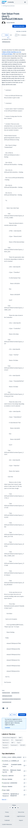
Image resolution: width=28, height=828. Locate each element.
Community (11, 2)
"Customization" (14, 745)
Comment (7, 727)
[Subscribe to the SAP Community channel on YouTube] (15, 807)
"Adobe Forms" (5, 740)
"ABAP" (20, 737)
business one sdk (6, 692)
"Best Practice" (5, 742)
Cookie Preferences (7, 824)
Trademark (7, 820)
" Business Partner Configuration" (9, 737)
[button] (8, 37)
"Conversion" (5, 745)
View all (4, 799)
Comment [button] (22, 714)
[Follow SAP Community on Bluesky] (12, 807)
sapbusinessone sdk (6, 702)
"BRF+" (12, 742)
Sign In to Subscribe (19, 26)
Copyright (7, 816)
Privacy (7, 812)
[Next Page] (15, 749)
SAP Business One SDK (7, 695)
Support (21, 820)
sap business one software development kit (11, 699)
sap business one (15, 692)
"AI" (12, 740)
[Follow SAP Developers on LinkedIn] (18, 807)
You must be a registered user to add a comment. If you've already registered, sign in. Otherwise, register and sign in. (13, 722)
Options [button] (13, 29)
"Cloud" (18, 742)
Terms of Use (21, 812)
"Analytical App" (18, 740)
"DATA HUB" (22, 745)
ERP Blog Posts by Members (9, 5)
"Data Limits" (5, 747)
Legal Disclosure (21, 816)
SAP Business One (6, 41)
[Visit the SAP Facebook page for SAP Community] (10, 807)
